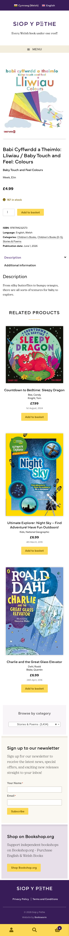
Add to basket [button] (34, 417)
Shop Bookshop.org (24, 867)
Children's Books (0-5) (50, 237)
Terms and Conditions (45, 899)
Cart (53, 926)
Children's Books (26, 237)
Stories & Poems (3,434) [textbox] (37, 724)
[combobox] (34, 724)
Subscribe (17, 811)
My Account (11, 930)
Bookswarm (40, 917)
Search (34, 930)
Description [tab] (12, 257)
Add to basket (30, 212)
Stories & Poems (12, 241)
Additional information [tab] (20, 265)
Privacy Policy (21, 899)
